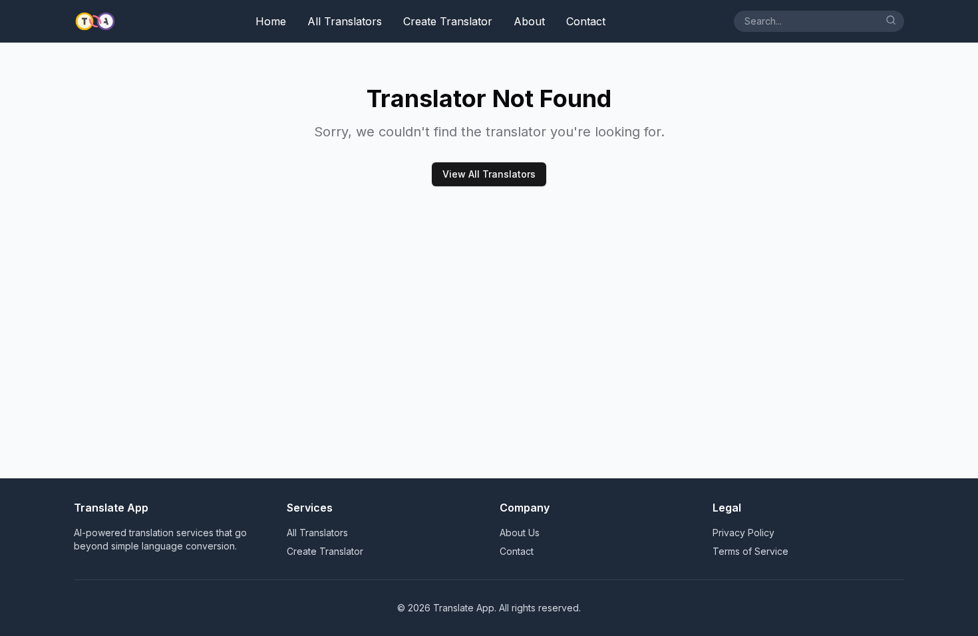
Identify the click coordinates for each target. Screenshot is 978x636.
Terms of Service (750, 551)
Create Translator (447, 21)
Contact (585, 21)
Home (270, 21)
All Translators (344, 21)
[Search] (891, 20)
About (529, 21)
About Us (520, 532)
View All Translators (489, 174)
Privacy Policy (743, 532)
